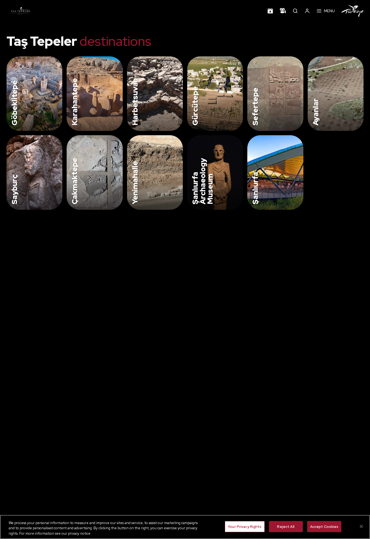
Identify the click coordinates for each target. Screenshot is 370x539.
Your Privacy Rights (244, 526)
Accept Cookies (324, 526)
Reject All (285, 526)
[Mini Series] (283, 11)
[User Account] (307, 11)
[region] (185, 527)
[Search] (295, 11)
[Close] (361, 526)
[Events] (270, 11)
